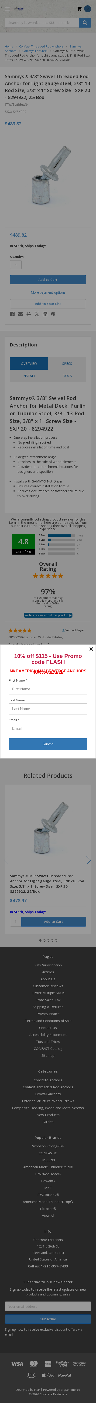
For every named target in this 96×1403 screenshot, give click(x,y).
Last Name (17, 700)
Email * (14, 720)
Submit (48, 744)
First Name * (18, 680)
